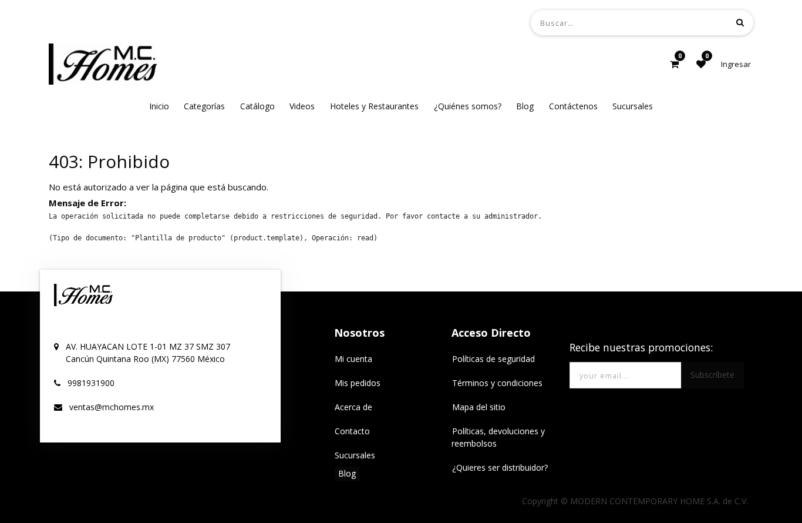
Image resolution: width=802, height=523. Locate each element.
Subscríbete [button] (712, 374)
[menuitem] (159, 106)
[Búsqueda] (740, 22)
